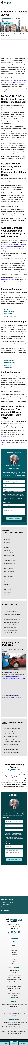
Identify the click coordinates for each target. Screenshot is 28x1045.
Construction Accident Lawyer (14, 975)
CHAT (24, 1043)
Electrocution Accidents (9, 563)
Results (14, 952)
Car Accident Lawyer (14, 970)
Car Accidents (7, 542)
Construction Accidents (9, 555)
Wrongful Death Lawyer (14, 977)
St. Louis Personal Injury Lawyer (11, 749)
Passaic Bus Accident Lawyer (10, 630)
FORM (5, 1043)
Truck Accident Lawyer (14, 972)
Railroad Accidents (8, 579)
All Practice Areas (14, 997)
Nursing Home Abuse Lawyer (14, 981)
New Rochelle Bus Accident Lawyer (12, 614)
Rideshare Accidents (8, 581)
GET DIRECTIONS (5, 910)
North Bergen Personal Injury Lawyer (12, 728)
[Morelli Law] (7, 2)
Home (14, 941)
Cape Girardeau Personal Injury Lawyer (12, 747)
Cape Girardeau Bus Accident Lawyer (12, 619)
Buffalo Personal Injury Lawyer (10, 731)
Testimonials (14, 954)
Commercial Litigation (9, 552)
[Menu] (26, 2)
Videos (14, 963)
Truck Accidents (7, 592)
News (14, 959)
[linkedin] (12, 932)
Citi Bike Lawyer (14, 995)
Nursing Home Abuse (8, 573)
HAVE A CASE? (6, 23)
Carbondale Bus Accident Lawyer (11, 632)
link (15, 475)
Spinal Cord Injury (8, 589)
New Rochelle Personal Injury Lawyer (12, 741)
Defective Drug (7, 558)
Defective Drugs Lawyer (14, 988)
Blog (14, 961)
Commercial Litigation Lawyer (14, 986)
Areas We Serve (14, 948)
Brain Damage (7, 539)
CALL (14, 1043)
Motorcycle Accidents (9, 571)
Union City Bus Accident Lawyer (11, 609)
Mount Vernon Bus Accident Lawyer (12, 617)
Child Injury (6, 547)
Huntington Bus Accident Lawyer (11, 611)
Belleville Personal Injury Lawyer (11, 744)
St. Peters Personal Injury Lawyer (10, 33)
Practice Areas (14, 950)
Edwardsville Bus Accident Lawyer (11, 622)
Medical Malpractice (8, 568)
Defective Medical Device (9, 560)
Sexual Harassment (8, 587)
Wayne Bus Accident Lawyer (10, 627)
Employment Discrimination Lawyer (14, 984)
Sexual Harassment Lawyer (14, 993)
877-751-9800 (6, 907)
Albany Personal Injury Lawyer (10, 739)
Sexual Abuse (7, 584)
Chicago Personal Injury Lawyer (11, 736)
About (14, 943)
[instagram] (19, 932)
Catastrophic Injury (8, 545)
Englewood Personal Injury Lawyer (11, 733)
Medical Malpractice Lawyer (14, 979)
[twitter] (15, 932)
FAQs (14, 957)
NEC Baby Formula (14, 991)
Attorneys (14, 945)
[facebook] (8, 932)
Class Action (7, 550)
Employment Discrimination (10, 566)
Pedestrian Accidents (8, 576)
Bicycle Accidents (8, 537)
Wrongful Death (7, 595)
